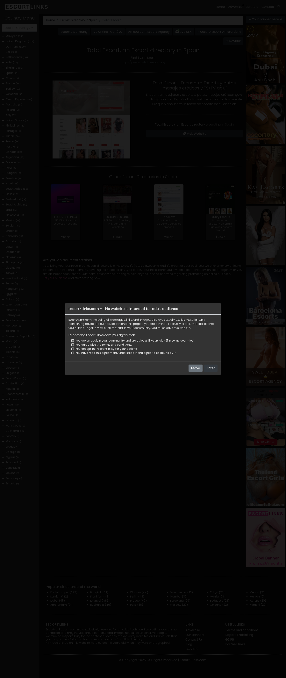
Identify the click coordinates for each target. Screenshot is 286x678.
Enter (211, 368)
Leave (195, 368)
